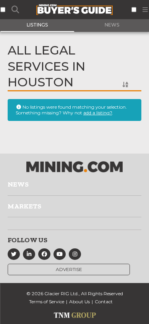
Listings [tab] (37, 25)
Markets (24, 206)
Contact (104, 301)
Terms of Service (46, 301)
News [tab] (112, 25)
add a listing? (97, 113)
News (18, 184)
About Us (79, 301)
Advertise (69, 269)
